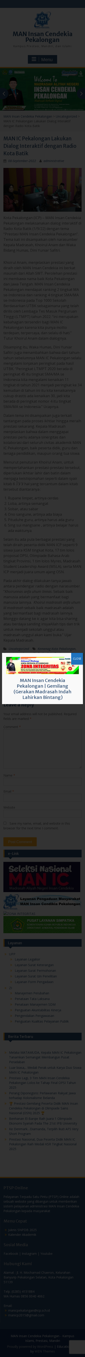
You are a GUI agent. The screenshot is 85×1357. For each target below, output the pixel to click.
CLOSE (77, 659)
